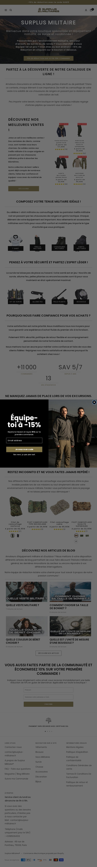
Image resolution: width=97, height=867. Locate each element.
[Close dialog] (94, 402)
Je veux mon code (24, 449)
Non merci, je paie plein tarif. (24, 454)
